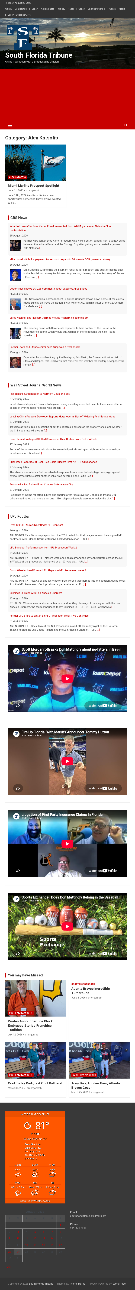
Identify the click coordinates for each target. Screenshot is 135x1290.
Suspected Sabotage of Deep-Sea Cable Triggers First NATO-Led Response (53, 462)
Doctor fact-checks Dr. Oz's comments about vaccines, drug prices (48, 288)
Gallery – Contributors (16, 9)
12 (35, 1238)
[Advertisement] (67, 95)
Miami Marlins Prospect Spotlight (33, 186)
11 (26, 1238)
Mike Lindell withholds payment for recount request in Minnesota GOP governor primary (60, 259)
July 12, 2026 (15, 1034)
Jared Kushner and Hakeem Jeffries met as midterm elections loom (49, 317)
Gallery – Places (66, 9)
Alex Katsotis (17, 177)
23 (9, 1251)
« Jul (8, 1266)
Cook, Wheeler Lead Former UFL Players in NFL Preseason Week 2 (48, 570)
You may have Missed (25, 975)
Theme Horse (77, 1283)
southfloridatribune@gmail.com (88, 1215)
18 (26, 1245)
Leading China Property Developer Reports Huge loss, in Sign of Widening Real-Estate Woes (62, 416)
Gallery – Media (117, 9)
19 (35, 1245)
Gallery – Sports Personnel (91, 9)
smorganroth (33, 190)
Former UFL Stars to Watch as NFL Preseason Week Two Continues (49, 615)
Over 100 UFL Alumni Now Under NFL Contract (36, 525)
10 (18, 1238)
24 (18, 1251)
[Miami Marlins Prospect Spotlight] (35, 162)
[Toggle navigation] (10, 125)
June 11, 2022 (16, 190)
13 (43, 1238)
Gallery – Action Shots (42, 9)
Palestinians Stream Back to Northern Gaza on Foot (40, 393)
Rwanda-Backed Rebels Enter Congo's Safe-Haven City (41, 484)
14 (52, 1238)
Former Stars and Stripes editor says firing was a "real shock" (45, 347)
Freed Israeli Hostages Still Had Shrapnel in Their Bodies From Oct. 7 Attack (53, 439)
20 (43, 1245)
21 (52, 1245)
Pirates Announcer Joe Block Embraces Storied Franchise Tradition (30, 1025)
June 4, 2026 (78, 997)
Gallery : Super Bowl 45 (19, 14)
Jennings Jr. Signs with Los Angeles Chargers (36, 593)
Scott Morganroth (21, 1013)
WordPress (119, 1283)
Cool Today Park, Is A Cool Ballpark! (35, 1083)
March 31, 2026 (16, 1088)
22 (60, 1245)
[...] (40, 248)
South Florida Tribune (38, 55)
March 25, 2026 (79, 1092)
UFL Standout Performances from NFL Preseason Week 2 (43, 547)
